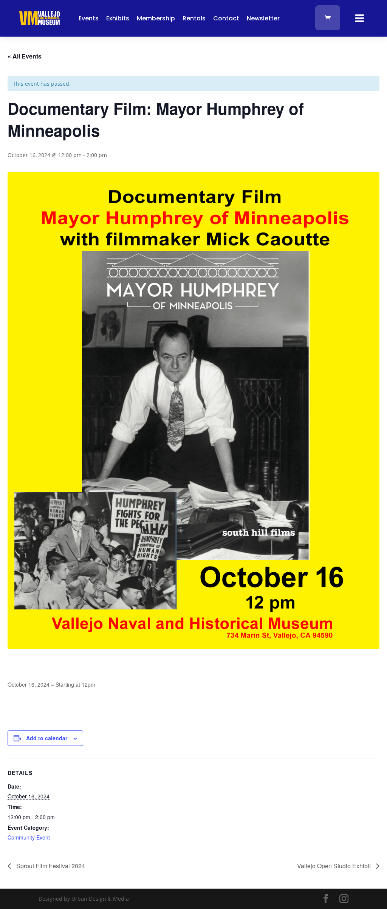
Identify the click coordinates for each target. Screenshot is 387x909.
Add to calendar (46, 738)
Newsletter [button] (263, 18)
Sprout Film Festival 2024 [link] (50, 865)
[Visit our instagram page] (343, 899)
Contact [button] (226, 18)
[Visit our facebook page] (325, 899)
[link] (39, 22)
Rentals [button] (194, 18)
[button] (379, 854)
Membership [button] (156, 18)
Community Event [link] (29, 837)
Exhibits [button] (117, 18)
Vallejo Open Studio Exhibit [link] (334, 865)
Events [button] (89, 18)
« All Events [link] (25, 56)
